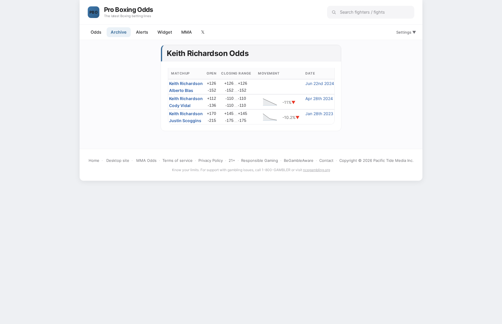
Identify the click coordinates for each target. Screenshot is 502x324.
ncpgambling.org (316, 170)
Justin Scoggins (185, 120)
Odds (96, 32)
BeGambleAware (298, 160)
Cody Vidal (180, 105)
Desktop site (117, 160)
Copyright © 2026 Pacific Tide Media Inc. (376, 160)
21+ (232, 160)
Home (94, 160)
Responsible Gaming (259, 160)
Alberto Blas (181, 90)
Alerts (142, 32)
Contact (326, 160)
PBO (93, 12)
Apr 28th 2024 (319, 98)
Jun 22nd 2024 (319, 83)
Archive (119, 32)
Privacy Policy (210, 160)
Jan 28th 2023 (319, 113)
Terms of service (177, 160)
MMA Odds (146, 160)
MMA (186, 32)
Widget (164, 32)
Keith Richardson (186, 83)
